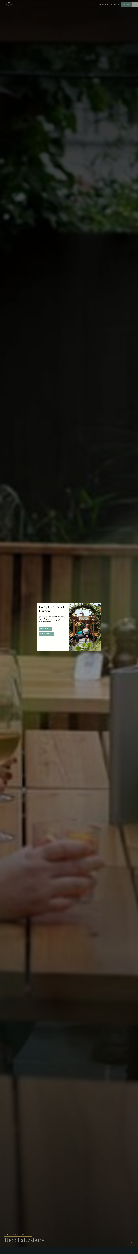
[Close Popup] (99, 605)
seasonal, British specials (54, 618)
